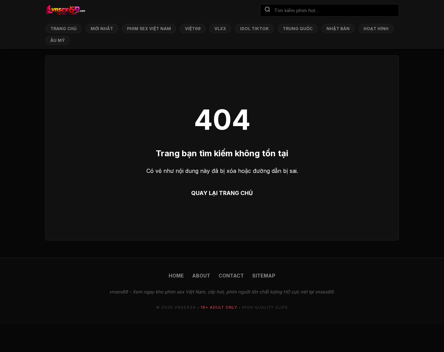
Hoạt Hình (376, 28)
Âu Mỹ (57, 40)
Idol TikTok (254, 28)
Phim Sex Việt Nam (149, 28)
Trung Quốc (298, 28)
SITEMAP (263, 276)
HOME (176, 276)
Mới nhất (102, 28)
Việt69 (192, 28)
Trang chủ (63, 28)
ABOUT (201, 276)
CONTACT (231, 276)
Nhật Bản (338, 28)
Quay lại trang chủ (222, 193)
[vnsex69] (65, 10)
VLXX (220, 28)
